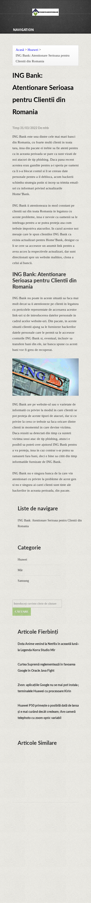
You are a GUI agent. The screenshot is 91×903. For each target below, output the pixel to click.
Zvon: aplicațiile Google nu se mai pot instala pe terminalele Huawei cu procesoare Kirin (50, 688)
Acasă (20, 49)
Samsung (23, 580)
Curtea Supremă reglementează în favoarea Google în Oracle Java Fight (46, 667)
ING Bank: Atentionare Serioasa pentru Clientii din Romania (50, 523)
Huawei (33, 49)
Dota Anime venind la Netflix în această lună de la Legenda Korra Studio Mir (50, 647)
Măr (20, 570)
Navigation (23, 29)
